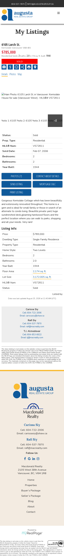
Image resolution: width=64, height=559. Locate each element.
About (30, 506)
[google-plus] (30, 459)
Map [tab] (20, 74)
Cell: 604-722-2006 (32, 312)
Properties (31, 485)
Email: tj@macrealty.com (32, 337)
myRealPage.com (32, 533)
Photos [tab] (12, 74)
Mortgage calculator (47, 184)
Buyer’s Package (30, 490)
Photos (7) (16, 176)
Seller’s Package (31, 496)
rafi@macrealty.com (35, 448)
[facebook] (25, 459)
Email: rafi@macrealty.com (32, 326)
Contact (30, 512)
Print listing (16, 192)
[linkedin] (34, 459)
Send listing (16, 184)
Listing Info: (9, 228)
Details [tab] (5, 74)
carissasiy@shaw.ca (35, 433)
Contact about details (47, 176)
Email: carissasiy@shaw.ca (32, 315)
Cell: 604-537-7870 (32, 323)
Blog (31, 501)
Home (30, 480)
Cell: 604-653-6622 (32, 334)
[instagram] (38, 459)
